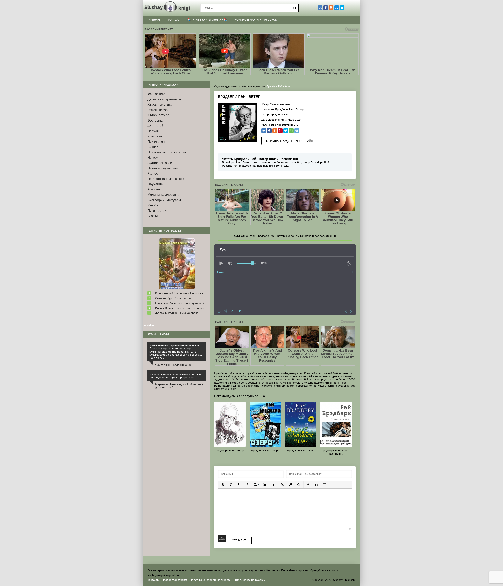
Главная (153, 19)
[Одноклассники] (274, 130)
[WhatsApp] (291, 130)
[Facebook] (269, 130)
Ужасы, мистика (280, 104)
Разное (152, 173)
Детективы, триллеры (164, 99)
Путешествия (157, 210)
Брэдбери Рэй (279, 114)
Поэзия (153, 131)
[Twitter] (285, 130)
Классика (154, 136)
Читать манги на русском (249, 579)
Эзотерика (155, 120)
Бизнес (152, 147)
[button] (222, 484)
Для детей (155, 126)
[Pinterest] (280, 130)
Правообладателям (174, 579)
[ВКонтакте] (263, 130)
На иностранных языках (165, 179)
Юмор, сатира (158, 115)
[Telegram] (296, 130)
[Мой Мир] (336, 7)
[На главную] (168, 8)
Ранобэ (152, 205)
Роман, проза (157, 110)
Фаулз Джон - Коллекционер (173, 364)
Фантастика (156, 94)
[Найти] (295, 8)
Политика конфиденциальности (210, 579)
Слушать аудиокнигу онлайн (290, 141)
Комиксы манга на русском (256, 19)
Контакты (153, 579)
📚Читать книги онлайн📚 (207, 19)
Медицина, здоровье (163, 195)
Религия (153, 189)
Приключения (157, 142)
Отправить (240, 540)
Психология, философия (166, 152)
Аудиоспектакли (159, 163)
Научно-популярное (162, 168)
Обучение (155, 184)
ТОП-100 (173, 19)
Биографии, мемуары (164, 200)
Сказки (152, 216)
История (153, 157)
